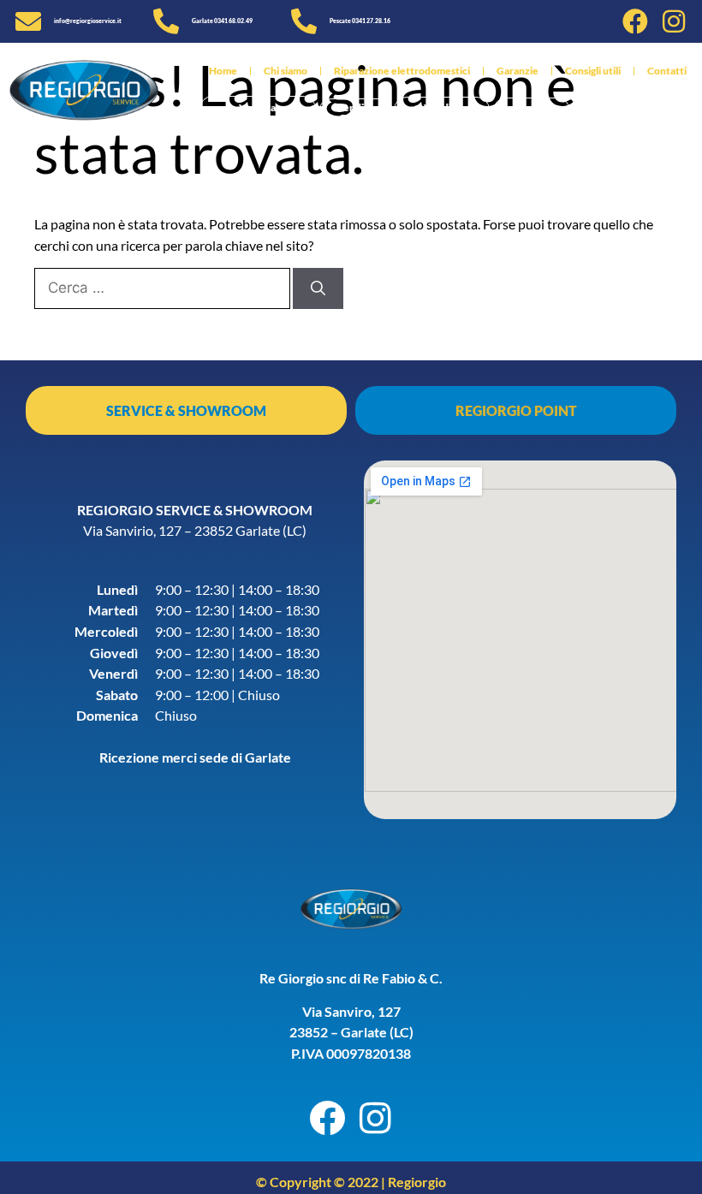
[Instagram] (674, 21)
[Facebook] (635, 21)
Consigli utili (593, 70)
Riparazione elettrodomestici (402, 70)
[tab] (186, 410)
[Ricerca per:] (163, 287)
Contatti (667, 70)
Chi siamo (285, 70)
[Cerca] (318, 288)
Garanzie (517, 70)
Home (223, 70)
